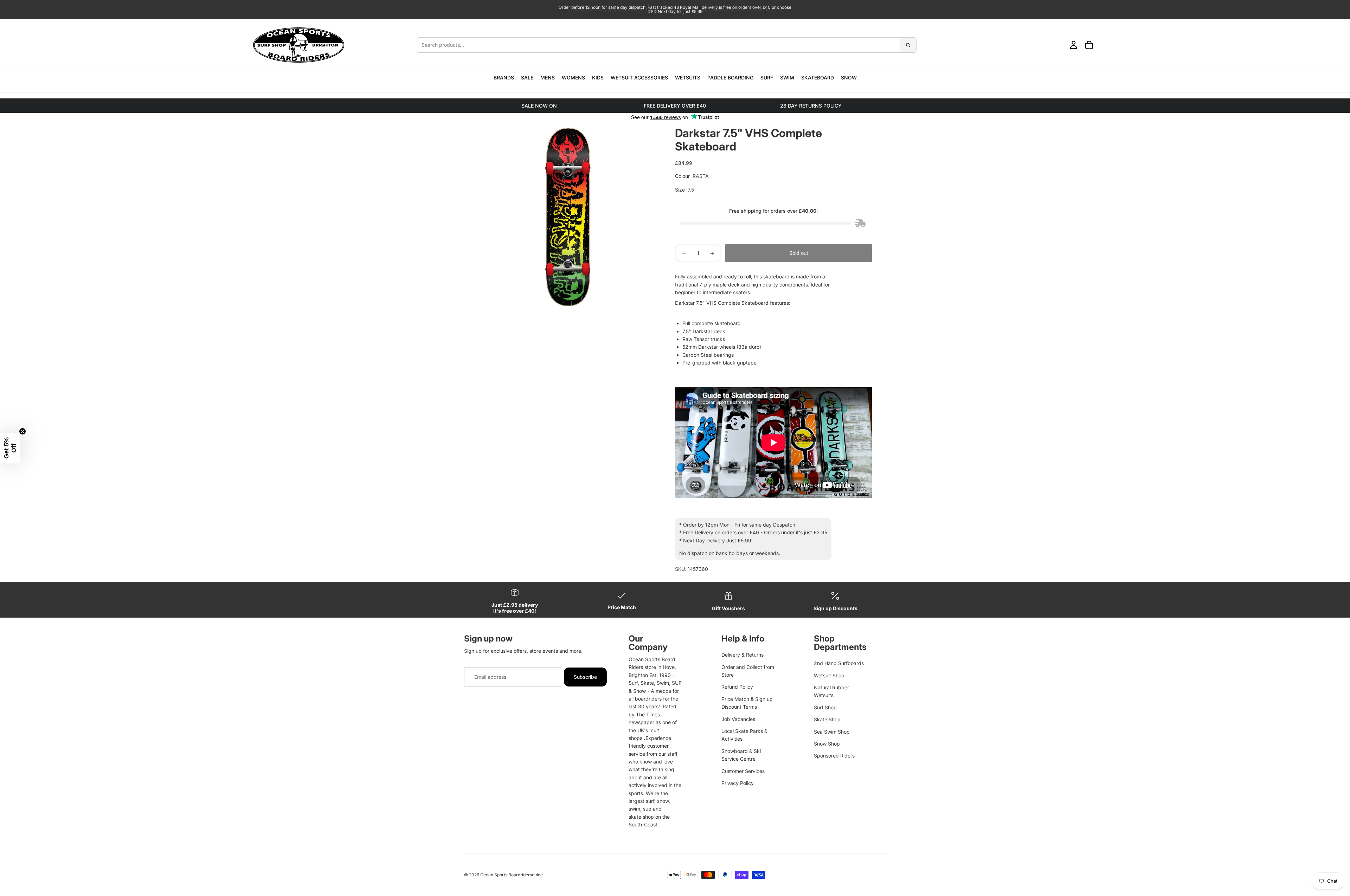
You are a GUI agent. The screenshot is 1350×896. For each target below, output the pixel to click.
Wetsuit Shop (829, 675)
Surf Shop (825, 707)
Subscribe (585, 677)
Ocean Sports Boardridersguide (511, 874)
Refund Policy (737, 687)
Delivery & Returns (742, 655)
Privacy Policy (737, 783)
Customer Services (743, 771)
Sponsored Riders (834, 756)
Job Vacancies (738, 719)
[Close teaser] (22, 431)
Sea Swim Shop (832, 732)
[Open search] (667, 45)
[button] (10, 448)
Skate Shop (827, 719)
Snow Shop (827, 744)
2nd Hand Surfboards (839, 663)
